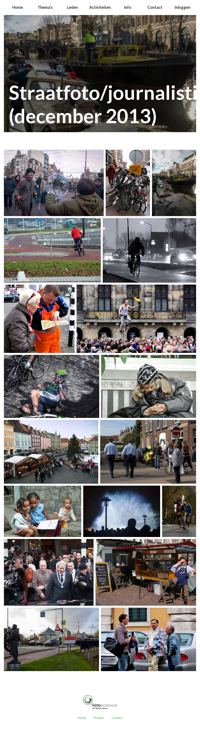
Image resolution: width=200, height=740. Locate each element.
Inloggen (182, 7)
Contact (154, 7)
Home (17, 7)
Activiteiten (100, 7)
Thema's (45, 7)
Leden (72, 7)
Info (127, 7)
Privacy (99, 718)
